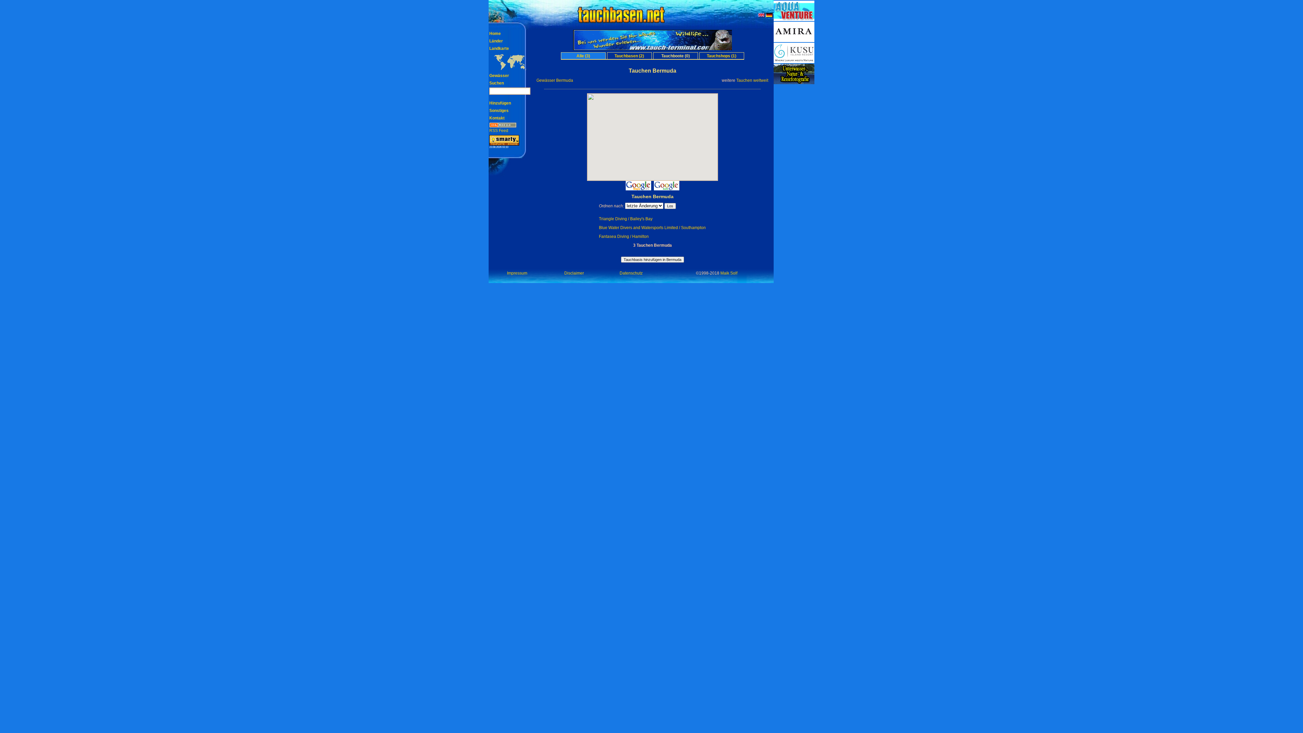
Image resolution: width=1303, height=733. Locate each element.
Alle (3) (583, 56)
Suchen (496, 83)
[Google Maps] (638, 188)
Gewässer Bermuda (554, 80)
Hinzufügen (500, 103)
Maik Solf (728, 273)
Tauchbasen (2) (629, 56)
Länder (496, 41)
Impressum (517, 273)
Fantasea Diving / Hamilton (624, 236)
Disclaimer (574, 273)
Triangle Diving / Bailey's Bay (626, 219)
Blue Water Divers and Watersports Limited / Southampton (652, 227)
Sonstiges (499, 110)
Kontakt (497, 118)
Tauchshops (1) (721, 56)
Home (495, 33)
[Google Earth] (666, 188)
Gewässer (499, 75)
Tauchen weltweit (752, 80)
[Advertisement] (794, 186)
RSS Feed (498, 130)
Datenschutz (631, 273)
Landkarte (499, 48)
